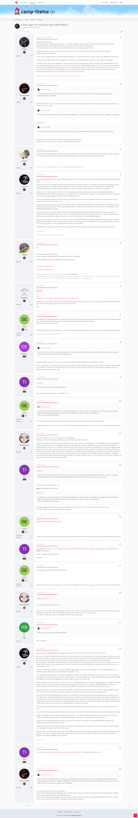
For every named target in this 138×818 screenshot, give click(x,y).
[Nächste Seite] (27, 31)
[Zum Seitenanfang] (135, 815)
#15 (120, 565)
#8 (120, 342)
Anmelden (105, 2)
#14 (120, 544)
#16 (120, 592)
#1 (120, 37)
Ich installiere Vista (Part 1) (44, 266)
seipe (51, 334)
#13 (120, 517)
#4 (120, 174)
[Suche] (121, 2)
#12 (120, 465)
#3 (120, 149)
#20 (120, 769)
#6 (120, 286)
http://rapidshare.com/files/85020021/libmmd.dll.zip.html (71, 549)
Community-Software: (69, 815)
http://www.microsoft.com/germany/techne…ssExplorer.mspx (61, 752)
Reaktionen (19, 333)
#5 (120, 243)
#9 (120, 377)
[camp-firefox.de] (69, 11)
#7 (120, 314)
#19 (120, 747)
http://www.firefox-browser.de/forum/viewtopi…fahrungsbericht (58, 298)
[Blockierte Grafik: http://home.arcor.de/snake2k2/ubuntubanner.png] (58, 76)
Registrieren (114, 2)
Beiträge (18, 56)
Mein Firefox (40, 231)
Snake (25, 27)
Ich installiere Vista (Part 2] (44, 269)
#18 (120, 648)
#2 (120, 83)
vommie (52, 235)
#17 (120, 622)
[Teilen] (121, 31)
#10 (120, 401)
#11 (120, 433)
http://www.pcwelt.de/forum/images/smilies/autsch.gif (65, 71)
